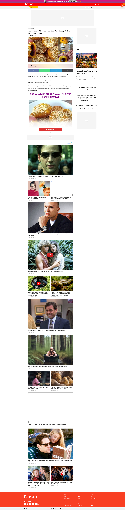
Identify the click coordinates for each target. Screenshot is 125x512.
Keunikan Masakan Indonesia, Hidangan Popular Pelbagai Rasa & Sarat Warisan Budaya (86, 87)
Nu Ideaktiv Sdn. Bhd (87, 508)
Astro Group (97, 508)
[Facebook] (84, 7)
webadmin (31, 35)
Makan (32, 28)
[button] (95, 4)
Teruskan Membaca (50, 129)
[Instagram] (85, 7)
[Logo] (29, 4)
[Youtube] (90, 7)
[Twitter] (87, 7)
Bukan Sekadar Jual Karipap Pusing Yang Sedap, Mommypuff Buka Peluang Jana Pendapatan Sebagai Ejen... (86, 97)
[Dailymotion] (91, 7)
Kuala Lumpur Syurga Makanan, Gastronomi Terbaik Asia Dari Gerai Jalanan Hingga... (86, 71)
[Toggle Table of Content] (69, 66)
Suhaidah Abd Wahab (80, 74)
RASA (29, 28)
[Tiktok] (88, 7)
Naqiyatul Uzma (84, 100)
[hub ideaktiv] (98, 4)
